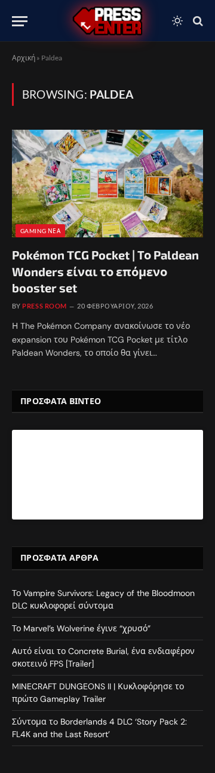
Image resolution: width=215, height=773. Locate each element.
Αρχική (23, 57)
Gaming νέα (40, 230)
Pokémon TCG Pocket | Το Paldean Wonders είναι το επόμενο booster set (105, 271)
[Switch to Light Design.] (177, 21)
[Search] (197, 21)
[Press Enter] (108, 21)
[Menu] (19, 21)
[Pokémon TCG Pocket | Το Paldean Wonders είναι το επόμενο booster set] (107, 183)
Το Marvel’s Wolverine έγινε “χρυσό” (81, 628)
